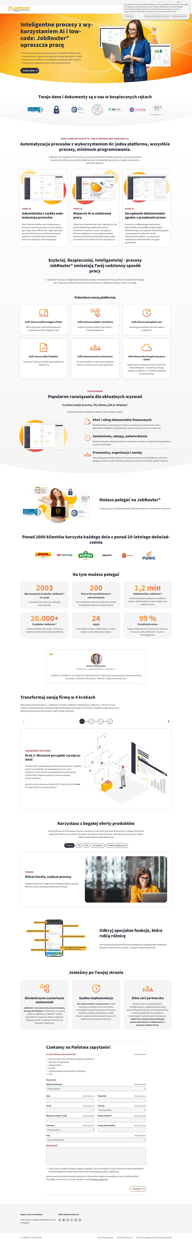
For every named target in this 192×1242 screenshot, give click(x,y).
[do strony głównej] (19, 12)
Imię (70, 1096)
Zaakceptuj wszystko (179, 16)
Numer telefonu (122, 1115)
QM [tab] (86, 845)
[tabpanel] (96, 879)
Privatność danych (124, 1237)
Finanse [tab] (69, 845)
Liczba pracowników (122, 1125)
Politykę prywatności (99, 1179)
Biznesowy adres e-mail (70, 1115)
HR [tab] (79, 845)
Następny (137, 1189)
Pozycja (122, 1105)
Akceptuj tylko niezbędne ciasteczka (157, 16)
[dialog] (156, 11)
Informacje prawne (105, 1237)
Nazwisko (122, 1096)
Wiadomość (51, 1145)
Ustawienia (129, 16)
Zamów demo (29, 70)
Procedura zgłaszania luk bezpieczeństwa (154, 1237)
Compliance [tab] (98, 845)
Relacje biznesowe (96, 1084)
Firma (70, 1105)
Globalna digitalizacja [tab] (117, 845)
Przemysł (70, 1125)
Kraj (96, 1135)
